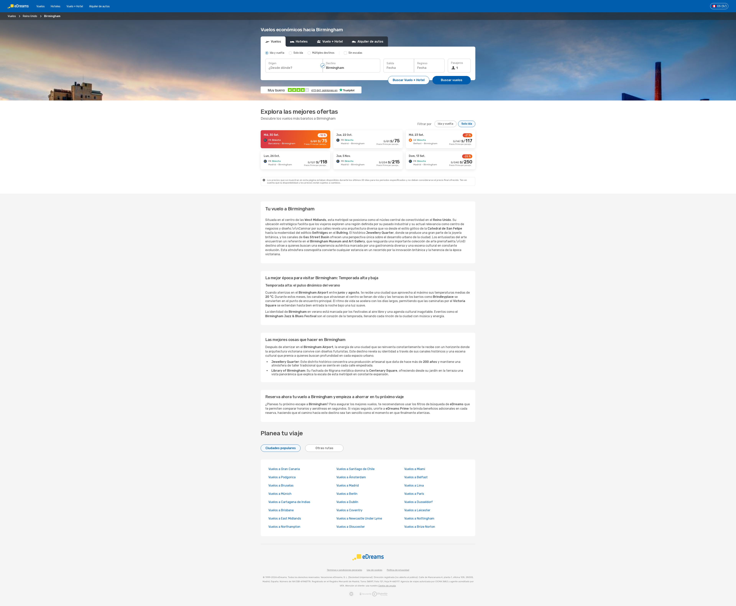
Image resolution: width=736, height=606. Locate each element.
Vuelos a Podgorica (282, 477)
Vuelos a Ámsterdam (351, 477)
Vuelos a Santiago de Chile (355, 469)
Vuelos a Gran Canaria (284, 469)
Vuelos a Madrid (347, 485)
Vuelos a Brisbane (281, 510)
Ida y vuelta (445, 123)
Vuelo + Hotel (75, 6)
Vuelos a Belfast (416, 477)
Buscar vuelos (451, 80)
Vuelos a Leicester (417, 510)
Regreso (422, 63)
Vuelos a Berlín (346, 494)
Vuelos (40, 6)
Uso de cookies (374, 570)
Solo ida (466, 123)
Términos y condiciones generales (344, 570)
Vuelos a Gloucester (350, 527)
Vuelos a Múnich (280, 494)
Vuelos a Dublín (347, 502)
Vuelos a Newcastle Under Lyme (359, 518)
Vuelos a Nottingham (419, 518)
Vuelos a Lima (414, 485)
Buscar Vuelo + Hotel (409, 80)
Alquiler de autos (99, 6)
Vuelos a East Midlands (284, 518)
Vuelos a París (414, 494)
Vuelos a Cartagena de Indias (289, 502)
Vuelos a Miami (414, 469)
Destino (331, 63)
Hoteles (55, 6)
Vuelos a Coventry (349, 510)
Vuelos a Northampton (284, 527)
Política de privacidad (398, 570)
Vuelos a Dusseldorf (418, 502)
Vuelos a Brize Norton (419, 527)
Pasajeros (457, 63)
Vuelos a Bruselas (280, 485)
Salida (390, 63)
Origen (272, 63)
